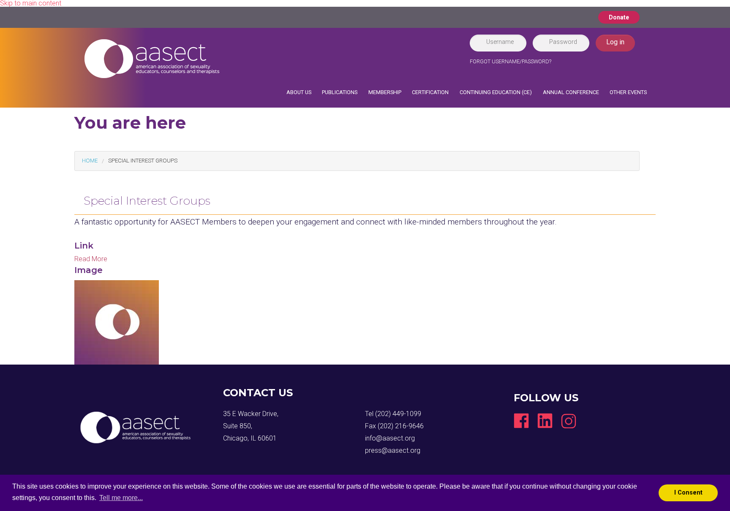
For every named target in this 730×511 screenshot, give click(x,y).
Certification (430, 92)
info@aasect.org (390, 438)
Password (563, 41)
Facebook (521, 420)
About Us (298, 92)
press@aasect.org (392, 450)
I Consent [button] (688, 492)
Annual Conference (571, 92)
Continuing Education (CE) (496, 92)
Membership (384, 92)
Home (90, 160)
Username (500, 41)
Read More (90, 259)
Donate (619, 17)
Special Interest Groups (142, 160)
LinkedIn (545, 420)
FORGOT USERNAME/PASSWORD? (510, 61)
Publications (339, 92)
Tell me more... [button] (121, 497)
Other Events (628, 92)
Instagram (568, 420)
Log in (615, 42)
